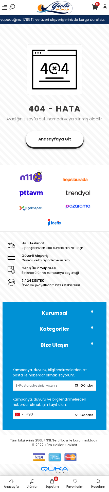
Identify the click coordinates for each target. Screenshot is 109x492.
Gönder (86, 385)
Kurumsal (54, 312)
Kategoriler (54, 328)
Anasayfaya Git (54, 139)
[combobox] (19, 414)
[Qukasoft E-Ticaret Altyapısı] (54, 470)
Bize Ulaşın (54, 344)
